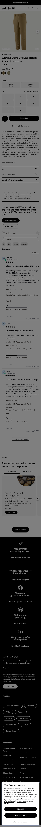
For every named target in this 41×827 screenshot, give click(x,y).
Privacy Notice (21, 801)
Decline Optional (20, 815)
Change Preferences (20, 822)
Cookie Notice (9, 801)
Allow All (20, 809)
